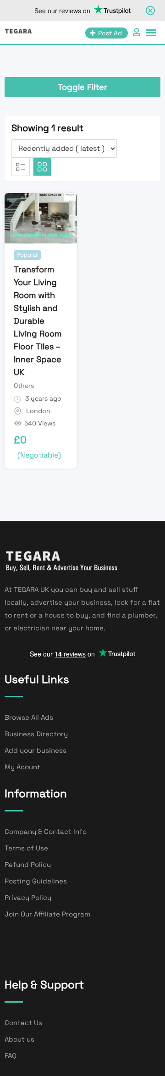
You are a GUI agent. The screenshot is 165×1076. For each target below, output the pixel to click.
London (38, 411)
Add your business (35, 750)
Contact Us (23, 1022)
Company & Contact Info (46, 831)
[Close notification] (150, 10)
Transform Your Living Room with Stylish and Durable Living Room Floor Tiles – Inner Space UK (37, 320)
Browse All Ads (29, 717)
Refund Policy (28, 864)
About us (19, 1039)
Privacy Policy (28, 897)
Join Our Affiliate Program (47, 914)
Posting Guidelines (36, 881)
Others (24, 385)
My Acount (22, 766)
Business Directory (36, 733)
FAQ (10, 1055)
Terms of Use (26, 848)
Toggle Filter (82, 87)
